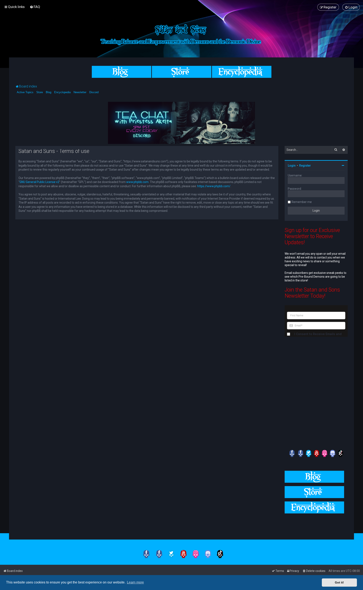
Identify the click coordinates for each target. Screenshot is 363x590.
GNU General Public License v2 (39, 182)
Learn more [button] (135, 582)
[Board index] (181, 34)
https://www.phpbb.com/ (213, 186)
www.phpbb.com (137, 182)
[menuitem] (35, 7)
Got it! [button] (339, 582)
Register (305, 165)
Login (292, 165)
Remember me (302, 202)
